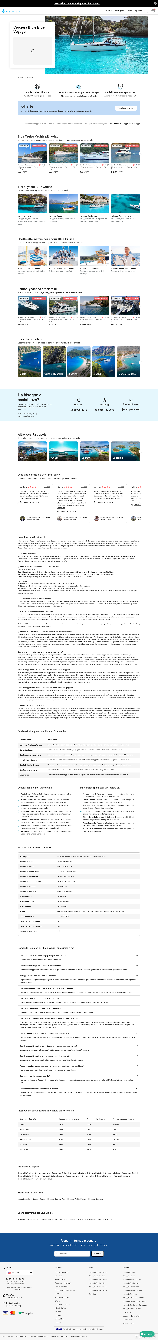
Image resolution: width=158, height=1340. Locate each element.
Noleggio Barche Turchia (98, 1272)
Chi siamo (58, 1276)
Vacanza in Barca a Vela (131, 1316)
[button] (17, 153)
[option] (32, 158)
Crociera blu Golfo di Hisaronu (52, 1176)
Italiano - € (141, 11)
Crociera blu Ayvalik (42, 1173)
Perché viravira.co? (62, 1272)
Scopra (107, 11)
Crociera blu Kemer (104, 1176)
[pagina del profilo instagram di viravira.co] (136, 1337)
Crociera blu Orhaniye (26, 1179)
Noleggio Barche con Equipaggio (53, 1219)
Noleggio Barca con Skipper (28, 1219)
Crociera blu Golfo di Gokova (28, 1176)
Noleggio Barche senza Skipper (100, 1219)
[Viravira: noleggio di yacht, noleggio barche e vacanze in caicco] (11, 11)
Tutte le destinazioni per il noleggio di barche (65, 124)
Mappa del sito (7, 1337)
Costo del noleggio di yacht (35, 124)
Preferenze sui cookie (79, 1337)
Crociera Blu (127, 1312)
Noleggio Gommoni (130, 1294)
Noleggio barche (24, 1199)
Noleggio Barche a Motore (132, 1290)
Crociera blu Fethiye (112, 1173)
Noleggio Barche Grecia (97, 1276)
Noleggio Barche (129, 1272)
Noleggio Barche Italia (97, 1283)
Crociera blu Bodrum (60, 1173)
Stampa (58, 1312)
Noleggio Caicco (39, 1199)
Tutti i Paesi (93, 1294)
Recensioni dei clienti (63, 1283)
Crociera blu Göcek (129, 1173)
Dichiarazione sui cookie (59, 1337)
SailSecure (59, 1294)
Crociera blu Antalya (25, 1173)
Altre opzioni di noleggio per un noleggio (125, 124)
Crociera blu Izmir (73, 1176)
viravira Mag (59, 1319)
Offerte (129, 11)
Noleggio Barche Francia (98, 1290)
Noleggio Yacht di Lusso (77, 1219)
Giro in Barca (127, 1320)
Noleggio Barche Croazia (98, 1279)
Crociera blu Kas (88, 1176)
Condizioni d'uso (22, 1337)
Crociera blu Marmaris (122, 1176)
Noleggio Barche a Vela (56, 1199)
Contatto (58, 1323)
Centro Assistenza (61, 1287)
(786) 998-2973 (15, 1278)
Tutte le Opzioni (128, 1323)
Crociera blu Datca (96, 1173)
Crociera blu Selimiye (44, 1179)
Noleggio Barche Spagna (98, 1287)
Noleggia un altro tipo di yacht (96, 124)
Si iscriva (97, 1253)
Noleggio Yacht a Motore (76, 1199)
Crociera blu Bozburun (78, 1173)
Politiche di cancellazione (39, 1337)
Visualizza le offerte (126, 108)
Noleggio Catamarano (96, 1199)
